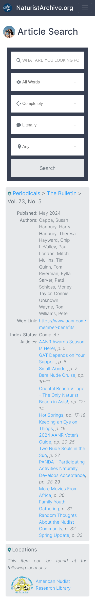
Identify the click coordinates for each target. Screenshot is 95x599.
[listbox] (47, 82)
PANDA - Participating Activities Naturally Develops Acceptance (62, 468)
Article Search (47, 31)
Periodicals (26, 193)
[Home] (9, 7)
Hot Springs (51, 415)
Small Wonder (53, 368)
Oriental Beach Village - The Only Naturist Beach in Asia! (61, 395)
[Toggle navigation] (85, 8)
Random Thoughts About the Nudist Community (58, 522)
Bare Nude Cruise (57, 375)
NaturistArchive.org (44, 7)
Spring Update (54, 535)
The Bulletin (62, 193)
